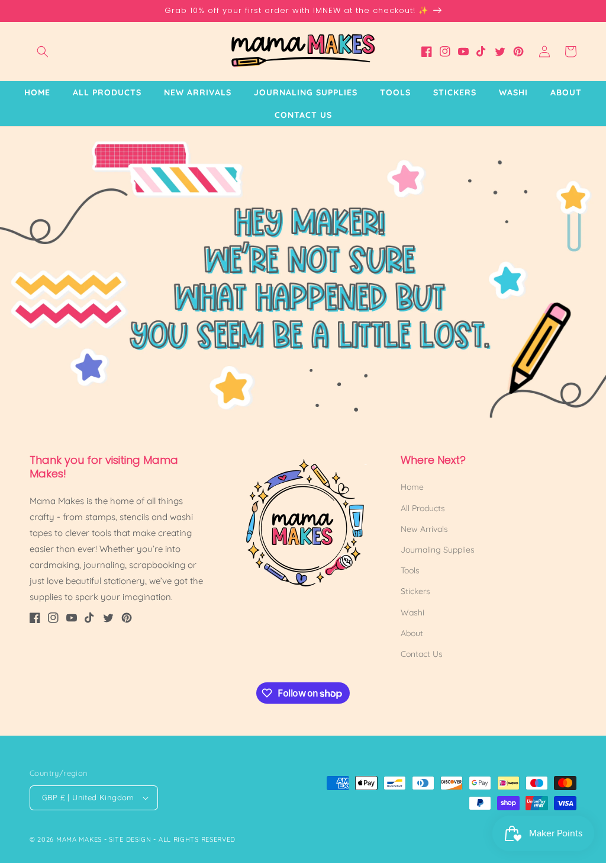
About (412, 633)
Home (412, 487)
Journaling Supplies (438, 549)
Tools (410, 570)
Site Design (130, 839)
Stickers (415, 591)
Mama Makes (79, 839)
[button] (43, 52)
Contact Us (422, 654)
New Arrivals (424, 529)
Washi (412, 612)
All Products (423, 508)
